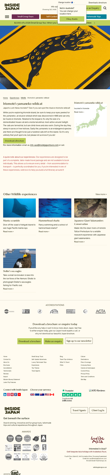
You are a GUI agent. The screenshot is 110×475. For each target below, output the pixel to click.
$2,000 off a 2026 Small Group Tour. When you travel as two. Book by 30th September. (53, 23)
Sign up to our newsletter (78, 340)
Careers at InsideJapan (88, 368)
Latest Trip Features (9, 382)
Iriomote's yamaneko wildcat (38, 98)
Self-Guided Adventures (56, 16)
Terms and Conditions (88, 376)
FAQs (61, 365)
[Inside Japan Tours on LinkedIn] (4, 394)
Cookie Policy (85, 371)
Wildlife (23, 98)
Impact (5, 376)
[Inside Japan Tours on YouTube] (19, 394)
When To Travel (64, 362)
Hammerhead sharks (49, 220)
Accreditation (7, 368)
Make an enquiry (53, 341)
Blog (61, 356)
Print (105, 98)
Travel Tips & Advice (66, 359)
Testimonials (7, 371)
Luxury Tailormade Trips (90, 16)
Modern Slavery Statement (11, 379)
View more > (101, 194)
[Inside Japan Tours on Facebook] (15, 394)
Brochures (6, 365)
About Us (6, 362)
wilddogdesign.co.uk (100, 467)
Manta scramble (11, 220)
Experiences (14, 98)
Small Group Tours (25, 16)
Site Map (83, 379)
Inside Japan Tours (12, 6)
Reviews (6, 374)
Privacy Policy (85, 374)
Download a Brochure (14, 140)
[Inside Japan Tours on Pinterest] (12, 394)
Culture (83, 356)
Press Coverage (86, 362)
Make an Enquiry (90, 8)
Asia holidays (83, 452)
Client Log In (98, 410)
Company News (86, 365)
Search (104, 8)
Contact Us (7, 359)
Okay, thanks (71, 19)
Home (5, 98)
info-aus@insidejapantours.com (44, 145)
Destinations (85, 359)
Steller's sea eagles (12, 271)
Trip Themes (35, 368)
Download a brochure (98, 3)
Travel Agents (36, 371)
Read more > (79, 112)
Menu (7, 16)
